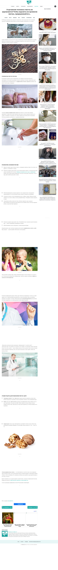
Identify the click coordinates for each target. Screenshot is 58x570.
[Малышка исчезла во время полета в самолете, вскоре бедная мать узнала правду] (47, 171)
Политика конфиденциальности (35, 541)
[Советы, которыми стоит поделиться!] (29, 2)
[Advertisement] (20, 156)
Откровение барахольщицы (47, 196)
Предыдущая (8, 507)
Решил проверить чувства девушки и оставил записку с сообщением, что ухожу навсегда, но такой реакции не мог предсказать (47, 125)
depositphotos (10, 500)
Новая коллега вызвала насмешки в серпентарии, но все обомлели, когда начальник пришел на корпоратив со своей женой (47, 87)
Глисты (10, 17)
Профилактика (28, 17)
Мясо (19, 17)
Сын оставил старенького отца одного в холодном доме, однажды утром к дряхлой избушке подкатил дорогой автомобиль (47, 68)
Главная (12, 6)
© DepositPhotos (20, 74)
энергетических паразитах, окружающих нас (19, 480)
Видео (41, 6)
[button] (7, 23)
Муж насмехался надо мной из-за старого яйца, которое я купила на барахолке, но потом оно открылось (47, 198)
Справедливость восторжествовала (47, 84)
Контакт (22, 541)
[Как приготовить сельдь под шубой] (47, 24)
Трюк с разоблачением (47, 103)
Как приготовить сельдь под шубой (47, 32)
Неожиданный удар (47, 160)
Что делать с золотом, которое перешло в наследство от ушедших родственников (47, 144)
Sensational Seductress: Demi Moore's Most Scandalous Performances (31, 525)
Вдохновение (30, 6)
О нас (18, 541)
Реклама (26, 541)
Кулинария (23, 6)
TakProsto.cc (24, 544)
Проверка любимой (47, 122)
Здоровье (36, 6)
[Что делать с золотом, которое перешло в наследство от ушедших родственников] (47, 135)
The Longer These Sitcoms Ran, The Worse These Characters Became (7, 525)
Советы (17, 6)
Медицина (15, 17)
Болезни (6, 17)
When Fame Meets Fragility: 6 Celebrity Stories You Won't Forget (20, 525)
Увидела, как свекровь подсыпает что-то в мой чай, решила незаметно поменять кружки (47, 49)
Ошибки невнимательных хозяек (47, 31)
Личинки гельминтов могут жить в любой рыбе (25, 172)
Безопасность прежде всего (47, 178)
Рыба (34, 17)
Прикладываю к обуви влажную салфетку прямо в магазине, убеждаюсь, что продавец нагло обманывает (47, 106)
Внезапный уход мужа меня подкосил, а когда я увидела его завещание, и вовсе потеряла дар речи (47, 162)
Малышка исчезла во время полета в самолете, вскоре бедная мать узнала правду (47, 180)
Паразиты (23, 17)
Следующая (31, 507)
